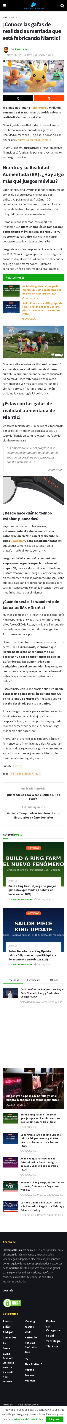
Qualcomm (17, 541)
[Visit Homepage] (33, 5)
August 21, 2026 (16, 1104)
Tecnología (53, 1341)
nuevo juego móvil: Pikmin (34, 140)
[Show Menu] (4, 5)
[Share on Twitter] (18, 98)
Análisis (7, 1321)
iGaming (30, 1321)
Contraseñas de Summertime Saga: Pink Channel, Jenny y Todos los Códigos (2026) (42, 993)
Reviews (30, 1380)
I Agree (54, 1419)
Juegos (29, 1326)
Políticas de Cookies (28, 1404)
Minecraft (8, 1372)
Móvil (5, 1376)
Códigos (8, 1332)
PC (26, 1359)
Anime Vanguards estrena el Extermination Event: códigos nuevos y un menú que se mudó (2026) (39, 1164)
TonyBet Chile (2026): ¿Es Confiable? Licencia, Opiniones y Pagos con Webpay (42, 1186)
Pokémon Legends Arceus (25, 773)
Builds (7, 1326)
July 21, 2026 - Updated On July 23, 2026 (43, 1194)
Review (29, 1375)
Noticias (14, 17)
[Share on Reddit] (49, 98)
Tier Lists (52, 1346)
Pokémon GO (39, 107)
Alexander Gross (22, 899)
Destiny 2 (7, 1358)
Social (50, 1335)
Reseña (29, 1369)
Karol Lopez (22, 49)
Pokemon (7, 1381)
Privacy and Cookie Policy (28, 1419)
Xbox (27, 1351)
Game (6, 1348)
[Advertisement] (33, 1037)
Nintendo (31, 1337)
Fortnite (7, 1367)
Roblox (50, 1321)
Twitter (18, 766)
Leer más (8, 1290)
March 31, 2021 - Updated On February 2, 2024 (29, 55)
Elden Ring (8, 1362)
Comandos (9, 1337)
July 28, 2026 (31, 298)
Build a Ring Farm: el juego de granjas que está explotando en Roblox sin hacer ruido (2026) (42, 290)
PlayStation (31, 1347)
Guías (6, 1353)
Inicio (5, 17)
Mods (28, 1332)
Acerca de (7, 1404)
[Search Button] (62, 5)
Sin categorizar (54, 1328)
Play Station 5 (33, 1364)
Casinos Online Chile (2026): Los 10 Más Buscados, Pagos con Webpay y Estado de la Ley (42, 1206)
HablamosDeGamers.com (17, 1250)
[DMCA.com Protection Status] (12, 1302)
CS (4, 1343)
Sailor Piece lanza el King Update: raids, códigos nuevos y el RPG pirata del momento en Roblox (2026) (42, 308)
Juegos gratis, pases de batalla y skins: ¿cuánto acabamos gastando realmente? (32, 1098)
